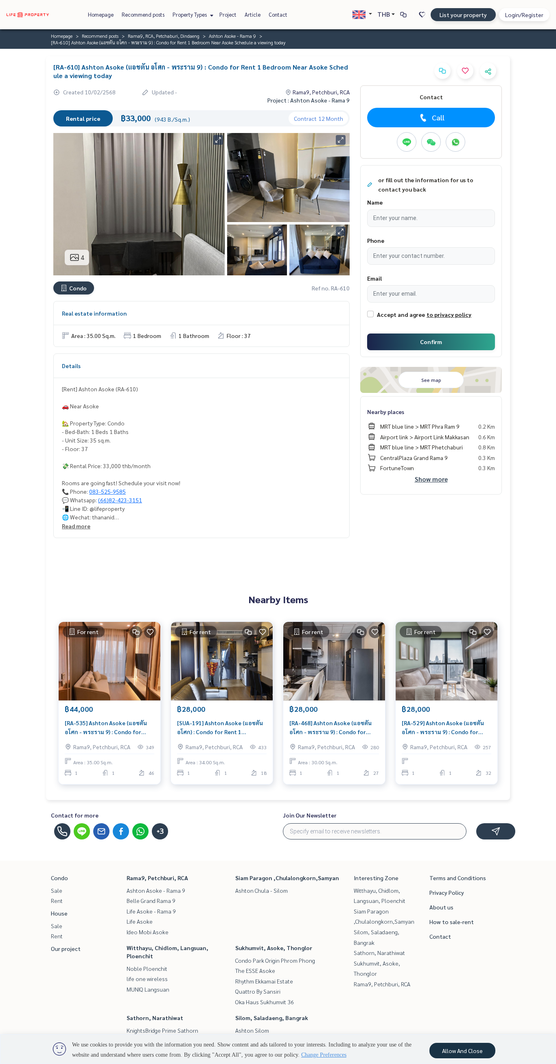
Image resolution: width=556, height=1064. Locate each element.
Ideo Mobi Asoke (148, 931)
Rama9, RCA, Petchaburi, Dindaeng (163, 36)
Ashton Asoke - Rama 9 (232, 36)
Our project (66, 948)
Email (374, 278)
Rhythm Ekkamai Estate (264, 981)
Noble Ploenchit (147, 968)
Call (438, 117)
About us (441, 907)
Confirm (431, 341)
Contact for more (75, 815)
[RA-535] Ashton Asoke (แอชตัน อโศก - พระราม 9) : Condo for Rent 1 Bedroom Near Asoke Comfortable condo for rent (106, 728)
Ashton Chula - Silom (261, 890)
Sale (56, 890)
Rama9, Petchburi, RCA (157, 877)
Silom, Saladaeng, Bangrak (271, 1017)
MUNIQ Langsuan (148, 989)
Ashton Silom (252, 1030)
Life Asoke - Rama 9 (151, 911)
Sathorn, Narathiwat (155, 1017)
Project (227, 14)
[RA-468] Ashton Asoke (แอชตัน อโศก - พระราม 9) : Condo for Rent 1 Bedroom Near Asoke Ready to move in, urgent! (330, 728)
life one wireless (147, 978)
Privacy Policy (446, 892)
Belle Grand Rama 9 (151, 900)
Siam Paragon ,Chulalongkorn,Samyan (287, 877)
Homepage (101, 14)
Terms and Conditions (457, 877)
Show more (431, 479)
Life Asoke (140, 921)
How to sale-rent (451, 921)
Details (71, 365)
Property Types (190, 14)
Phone (375, 240)
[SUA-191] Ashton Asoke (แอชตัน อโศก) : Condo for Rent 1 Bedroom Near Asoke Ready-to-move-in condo (220, 728)
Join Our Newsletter (310, 815)
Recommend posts (143, 14)
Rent (57, 900)
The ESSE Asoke (255, 970)
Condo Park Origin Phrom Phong (275, 960)
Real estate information (94, 313)
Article (252, 14)
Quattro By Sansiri (257, 991)
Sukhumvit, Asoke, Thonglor (273, 947)
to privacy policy (449, 314)
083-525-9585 (107, 491)
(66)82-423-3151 (120, 500)
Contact (278, 14)
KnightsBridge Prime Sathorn (162, 1030)
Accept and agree (401, 314)
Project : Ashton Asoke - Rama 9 (308, 100)
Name (375, 202)
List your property (463, 14)
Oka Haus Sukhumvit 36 (264, 1001)
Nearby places (385, 411)
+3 (160, 831)
